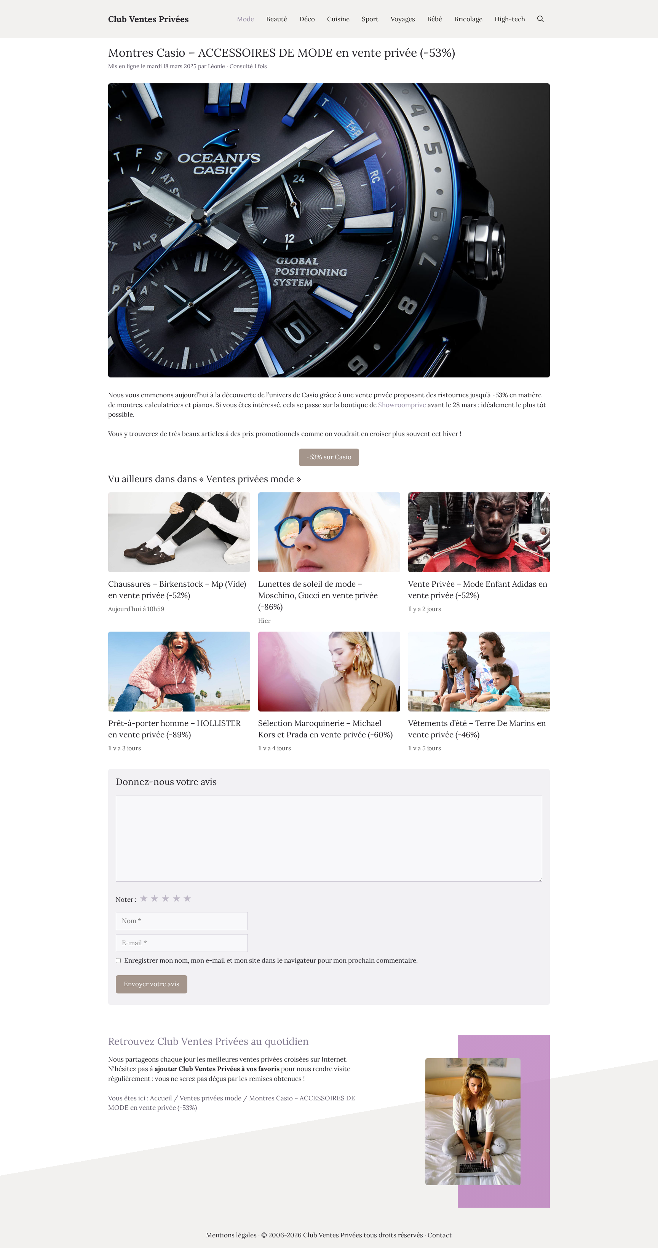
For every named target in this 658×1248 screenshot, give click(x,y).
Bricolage (468, 19)
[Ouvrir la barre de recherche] (540, 19)
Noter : (126, 899)
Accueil (161, 1098)
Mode (245, 19)
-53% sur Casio (329, 457)
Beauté (276, 19)
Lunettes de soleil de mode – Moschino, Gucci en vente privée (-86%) (318, 595)
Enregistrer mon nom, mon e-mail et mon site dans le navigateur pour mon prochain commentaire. (271, 960)
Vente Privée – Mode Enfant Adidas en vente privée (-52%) (478, 589)
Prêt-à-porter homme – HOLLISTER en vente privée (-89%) (174, 728)
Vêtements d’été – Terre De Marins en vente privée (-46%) (477, 728)
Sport (370, 19)
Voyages (403, 19)
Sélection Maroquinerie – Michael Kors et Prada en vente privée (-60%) (325, 728)
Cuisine (338, 19)
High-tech (510, 19)
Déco (307, 19)
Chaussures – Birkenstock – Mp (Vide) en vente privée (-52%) (177, 589)
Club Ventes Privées (148, 19)
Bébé (434, 19)
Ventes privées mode (210, 1098)
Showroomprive (402, 405)
